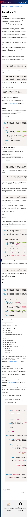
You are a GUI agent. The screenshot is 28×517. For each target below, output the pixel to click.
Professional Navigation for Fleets (15, 6)
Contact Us (23, 2)
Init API (4, 490)
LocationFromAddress (13, 103)
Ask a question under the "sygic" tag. (9, 508)
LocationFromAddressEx (14, 213)
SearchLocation (12, 382)
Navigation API (23, 493)
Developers (4, 6)
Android (3, 7)
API (7, 7)
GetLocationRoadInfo (13, 361)
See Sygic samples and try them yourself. (20, 508)
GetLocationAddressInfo (14, 278)
